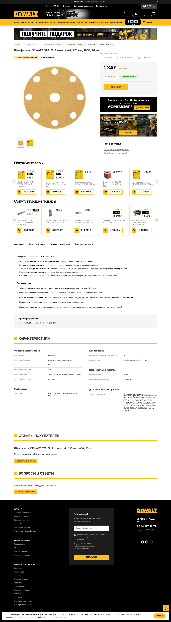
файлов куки (24, 617)
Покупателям (101, 6)
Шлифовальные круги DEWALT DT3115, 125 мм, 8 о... (142, 184)
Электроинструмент (24, 22)
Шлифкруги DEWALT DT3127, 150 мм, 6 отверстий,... (25, 184)
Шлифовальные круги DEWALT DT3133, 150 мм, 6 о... (85, 184)
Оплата (17, 576)
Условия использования (81, 548)
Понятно (159, 616)
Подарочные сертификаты (25, 531)
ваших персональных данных (54, 617)
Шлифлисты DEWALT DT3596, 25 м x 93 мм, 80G (112, 184)
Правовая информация (24, 590)
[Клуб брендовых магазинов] (149, 6)
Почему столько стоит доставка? (116, 150)
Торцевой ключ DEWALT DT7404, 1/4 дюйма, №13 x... (84, 222)
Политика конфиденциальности (84, 546)
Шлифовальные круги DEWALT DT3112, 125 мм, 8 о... (56, 184)
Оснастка (82, 22)
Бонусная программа (23, 601)
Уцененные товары (22, 555)
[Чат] (166, 608)
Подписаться (91, 557)
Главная (18, 44)
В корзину (116, 87)
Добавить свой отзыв (26, 461)
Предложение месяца (23, 551)
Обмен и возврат (21, 579)
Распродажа (116, 22)
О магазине (19, 586)
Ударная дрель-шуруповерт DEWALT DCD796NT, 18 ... (140, 222)
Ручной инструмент (46, 22)
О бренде (66, 6)
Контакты (18, 594)
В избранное (127, 57)
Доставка (18, 568)
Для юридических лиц (83, 6)
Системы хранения (98, 22)
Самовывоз (19, 572)
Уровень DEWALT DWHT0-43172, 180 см (114, 221)
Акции (149, 22)
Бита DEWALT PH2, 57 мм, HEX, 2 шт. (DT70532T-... (57, 221)
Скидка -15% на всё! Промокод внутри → (83, 2)
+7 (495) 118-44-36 (146, 520)
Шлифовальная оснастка (52, 44)
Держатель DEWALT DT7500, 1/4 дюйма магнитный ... (25, 222)
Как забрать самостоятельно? (115, 153)
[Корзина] (154, 13)
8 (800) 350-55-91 (52, 6)
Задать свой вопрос (25, 491)
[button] (14, 181)
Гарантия (18, 583)
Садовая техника (66, 22)
